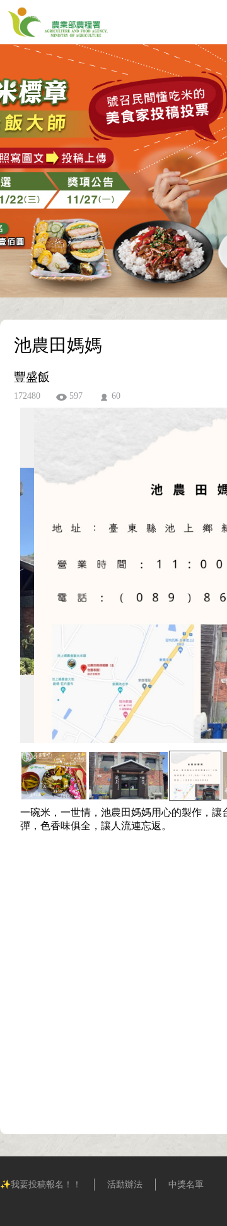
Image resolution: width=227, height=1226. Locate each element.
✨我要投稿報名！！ (40, 1184)
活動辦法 (125, 1184)
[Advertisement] (113, 985)
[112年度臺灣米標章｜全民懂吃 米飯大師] (57, 40)
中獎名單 (186, 1184)
